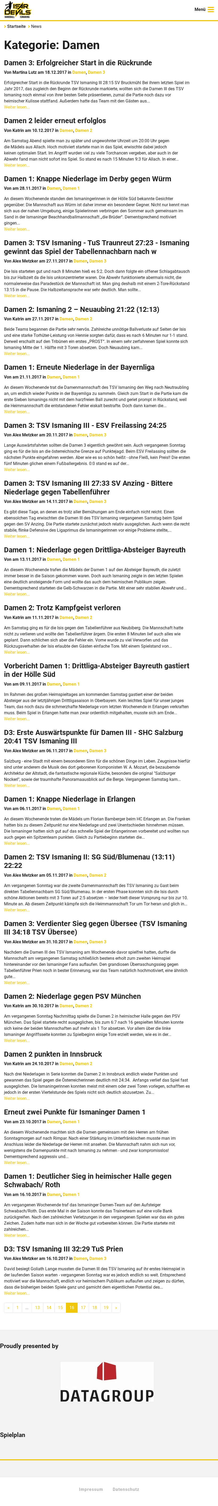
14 (49, 1307)
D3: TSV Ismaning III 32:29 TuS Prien (63, 1249)
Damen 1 (71, 188)
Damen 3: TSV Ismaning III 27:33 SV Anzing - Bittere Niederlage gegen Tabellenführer (88, 487)
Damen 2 (83, 130)
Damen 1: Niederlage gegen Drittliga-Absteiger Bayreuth (95, 550)
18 (94, 1307)
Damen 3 (96, 72)
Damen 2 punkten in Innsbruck (53, 1054)
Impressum (91, 1489)
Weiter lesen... (17, 107)
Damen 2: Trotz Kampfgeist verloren (62, 608)
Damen (79, 72)
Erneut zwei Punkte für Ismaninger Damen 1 (75, 1112)
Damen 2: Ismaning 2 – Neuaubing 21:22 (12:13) (82, 309)
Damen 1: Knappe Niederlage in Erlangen (69, 799)
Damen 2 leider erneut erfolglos (55, 121)
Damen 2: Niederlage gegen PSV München (72, 996)
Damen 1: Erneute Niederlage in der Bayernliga (79, 367)
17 (83, 1307)
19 (106, 1307)
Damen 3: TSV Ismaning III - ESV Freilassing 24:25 (85, 425)
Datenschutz (126, 1489)
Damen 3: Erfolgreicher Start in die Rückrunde (78, 63)
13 (37, 1307)
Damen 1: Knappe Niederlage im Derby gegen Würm (87, 179)
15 (60, 1307)
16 (71, 1307)
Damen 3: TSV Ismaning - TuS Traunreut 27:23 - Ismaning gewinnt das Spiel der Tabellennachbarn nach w (96, 247)
